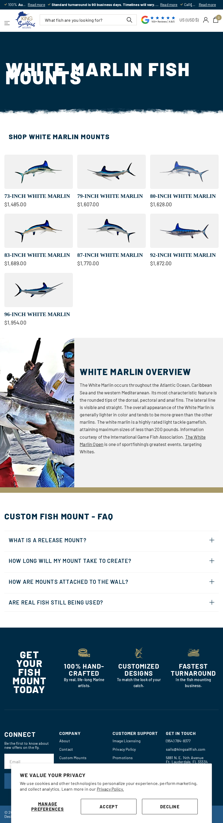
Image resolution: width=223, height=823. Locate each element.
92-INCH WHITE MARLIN (183, 255)
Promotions (123, 757)
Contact (66, 749)
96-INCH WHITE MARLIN (37, 314)
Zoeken (129, 19)
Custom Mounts (72, 757)
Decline (169, 806)
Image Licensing (126, 740)
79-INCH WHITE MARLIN (110, 196)
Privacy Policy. (110, 788)
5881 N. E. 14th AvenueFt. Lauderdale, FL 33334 (187, 759)
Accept (109, 806)
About (64, 740)
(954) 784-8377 (178, 740)
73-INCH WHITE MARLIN (37, 196)
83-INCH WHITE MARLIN (37, 255)
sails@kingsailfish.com (186, 749)
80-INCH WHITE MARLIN (183, 196)
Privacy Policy (124, 749)
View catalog (7, 23)
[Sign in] (206, 20)
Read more (36, 4)
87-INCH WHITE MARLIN (110, 255)
